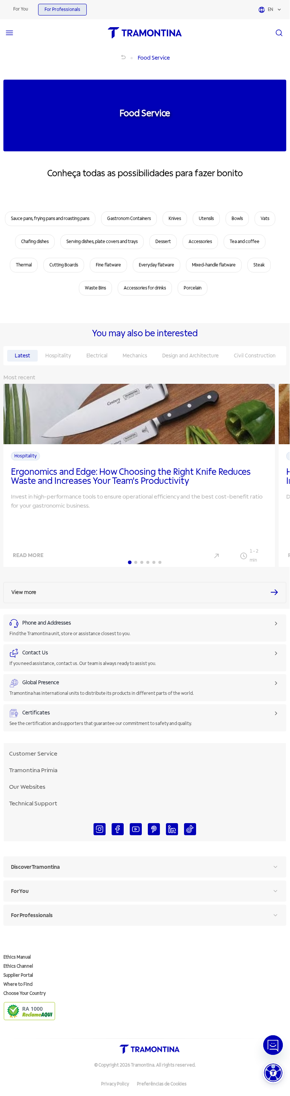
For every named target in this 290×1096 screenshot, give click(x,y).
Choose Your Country (24, 993)
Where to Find (17, 984)
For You (20, 9)
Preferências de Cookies (162, 1084)
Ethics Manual (17, 957)
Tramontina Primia (33, 770)
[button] (273, 1072)
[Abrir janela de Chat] (273, 1045)
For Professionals (62, 9)
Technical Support (33, 803)
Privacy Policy (115, 1084)
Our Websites (27, 787)
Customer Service (33, 753)
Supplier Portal (18, 975)
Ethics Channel (18, 966)
